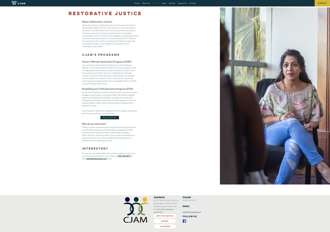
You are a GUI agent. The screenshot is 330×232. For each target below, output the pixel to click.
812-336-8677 (124, 156)
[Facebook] (184, 221)
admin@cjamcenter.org (96, 158)
